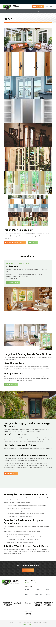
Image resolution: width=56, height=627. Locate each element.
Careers (47, 589)
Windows (27, 589)
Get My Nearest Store (31, 583)
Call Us (31, 242)
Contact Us (39, 6)
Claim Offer (12, 282)
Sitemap (11, 622)
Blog (46, 592)
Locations (37, 589)
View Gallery (9, 384)
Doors (26, 592)
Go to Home (7, 15)
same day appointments (35, 2)
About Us (37, 592)
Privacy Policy (18, 622)
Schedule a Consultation (13, 242)
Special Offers (42, 11)
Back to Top (27, 624)
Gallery (26, 594)
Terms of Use (26, 622)
